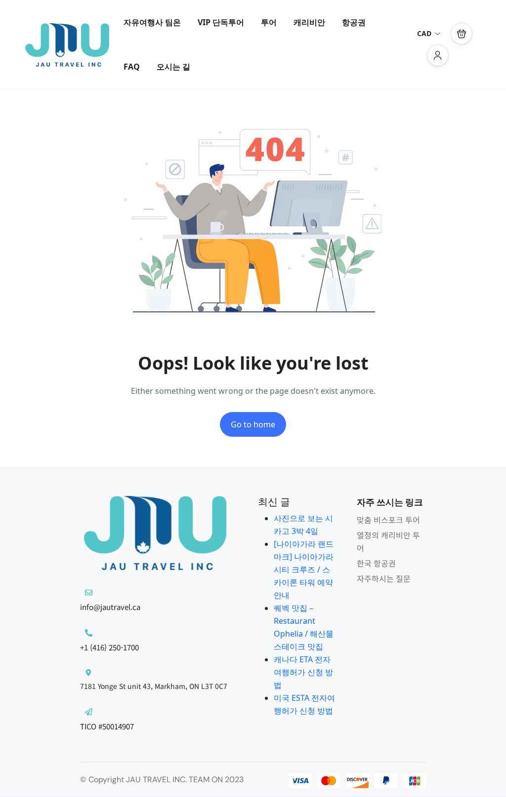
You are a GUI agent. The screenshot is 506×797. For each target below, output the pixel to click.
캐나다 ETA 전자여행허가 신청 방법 (303, 672)
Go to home (253, 424)
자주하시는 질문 (384, 578)
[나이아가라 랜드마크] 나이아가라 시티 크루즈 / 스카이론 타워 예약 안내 (304, 569)
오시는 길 (173, 66)
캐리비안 (309, 22)
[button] (461, 33)
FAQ (132, 66)
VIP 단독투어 (221, 22)
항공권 (354, 22)
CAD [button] (424, 33)
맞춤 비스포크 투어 (388, 520)
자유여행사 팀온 (152, 22)
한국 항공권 (376, 563)
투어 (269, 22)
